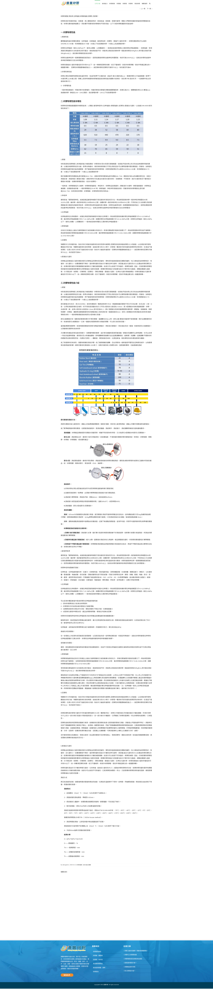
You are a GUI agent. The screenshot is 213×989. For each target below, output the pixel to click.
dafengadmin (65, 864)
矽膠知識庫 (79, 864)
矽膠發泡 (96, 971)
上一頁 (143, 8)
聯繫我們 (67, 975)
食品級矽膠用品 (98, 963)
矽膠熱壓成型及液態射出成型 (133, 958)
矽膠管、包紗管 (98, 959)
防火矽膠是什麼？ (130, 971)
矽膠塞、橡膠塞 (98, 955)
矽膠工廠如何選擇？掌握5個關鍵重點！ (136, 950)
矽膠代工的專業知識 (131, 954)
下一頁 (149, 8)
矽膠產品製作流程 (130, 967)
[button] (150, 3)
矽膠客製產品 (97, 951)
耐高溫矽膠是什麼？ (131, 962)
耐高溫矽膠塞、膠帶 (99, 967)
